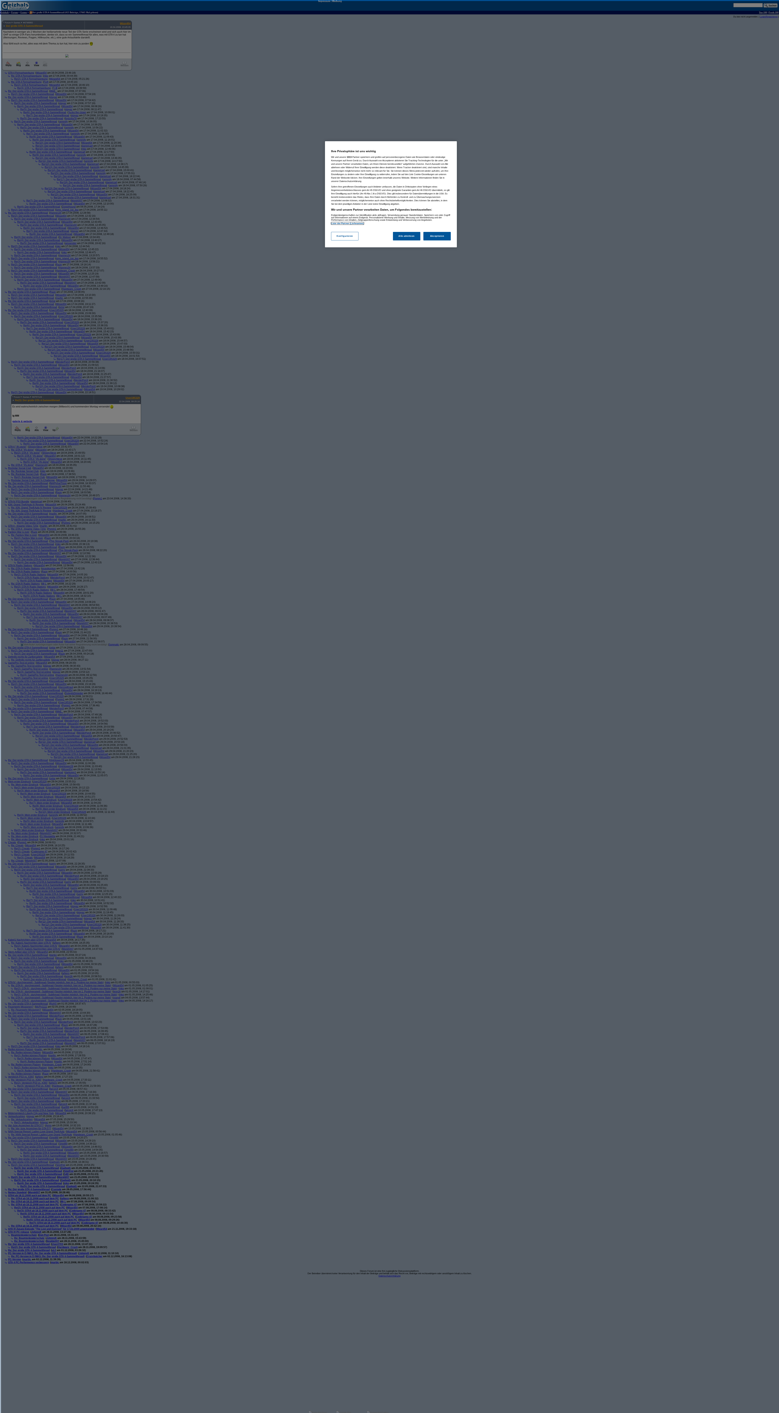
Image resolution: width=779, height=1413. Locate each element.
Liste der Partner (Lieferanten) (347, 223)
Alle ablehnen (406, 236)
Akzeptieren (437, 236)
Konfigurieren (345, 236)
